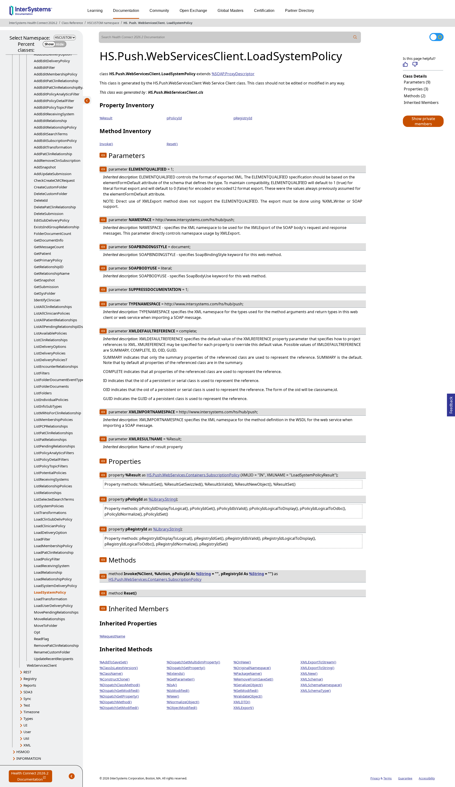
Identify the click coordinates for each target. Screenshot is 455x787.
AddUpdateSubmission (52, 173)
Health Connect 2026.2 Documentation (31, 776)
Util (26, 738)
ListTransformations (50, 512)
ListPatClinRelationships (53, 432)
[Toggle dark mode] (436, 37)
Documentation (126, 11)
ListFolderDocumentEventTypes (60, 379)
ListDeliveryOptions (50, 346)
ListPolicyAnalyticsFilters (54, 452)
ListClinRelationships (51, 339)
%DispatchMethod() (116, 701)
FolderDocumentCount (52, 233)
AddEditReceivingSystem (54, 114)
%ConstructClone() (115, 679)
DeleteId (41, 200)
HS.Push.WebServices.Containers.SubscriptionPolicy (193, 475)
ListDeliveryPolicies (49, 353)
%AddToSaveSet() (114, 662)
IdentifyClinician (47, 300)
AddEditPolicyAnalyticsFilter (56, 94)
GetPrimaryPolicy (48, 260)
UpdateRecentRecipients (53, 658)
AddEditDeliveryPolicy (52, 60)
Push (132, 23)
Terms (387, 778)
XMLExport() (243, 707)
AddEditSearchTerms (51, 133)
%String (203, 573)
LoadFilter (42, 539)
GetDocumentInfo (48, 240)
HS (125, 23)
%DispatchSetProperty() (186, 667)
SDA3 (27, 691)
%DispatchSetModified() (119, 707)
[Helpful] (405, 64)
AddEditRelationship (50, 120)
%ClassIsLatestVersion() (119, 667)
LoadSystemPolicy (179, 23)
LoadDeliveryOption (50, 532)
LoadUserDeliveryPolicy (53, 605)
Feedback (451, 404)
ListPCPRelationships (51, 426)
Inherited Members (421, 102)
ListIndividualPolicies (51, 399)
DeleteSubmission (48, 213)
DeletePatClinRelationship (55, 207)
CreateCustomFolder (50, 187)
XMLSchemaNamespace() (321, 684)
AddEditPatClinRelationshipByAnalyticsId (67, 87)
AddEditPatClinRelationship (56, 80)
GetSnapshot (44, 280)
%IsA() (172, 684)
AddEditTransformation (53, 147)
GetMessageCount (49, 246)
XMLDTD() (241, 701)
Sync (27, 698)
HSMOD (23, 751)
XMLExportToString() (317, 667)
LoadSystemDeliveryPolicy (55, 585)
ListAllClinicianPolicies (52, 313)
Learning (95, 11)
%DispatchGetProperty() (119, 696)
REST (27, 672)
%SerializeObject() (248, 684)
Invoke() (106, 143)
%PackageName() (247, 673)
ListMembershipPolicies (53, 419)
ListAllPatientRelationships (55, 319)
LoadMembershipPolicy (53, 545)
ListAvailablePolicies (50, 333)
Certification (264, 11)
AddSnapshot (45, 167)
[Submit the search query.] (355, 37)
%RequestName (112, 636)
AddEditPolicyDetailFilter (54, 100)
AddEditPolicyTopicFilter (53, 107)
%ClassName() (111, 673)
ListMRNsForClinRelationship (57, 412)
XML (27, 745)
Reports (29, 685)
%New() (173, 696)
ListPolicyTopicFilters (51, 466)
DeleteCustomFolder (50, 193)
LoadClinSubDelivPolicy (53, 519)
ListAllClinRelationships (53, 306)
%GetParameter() (181, 679)
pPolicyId (174, 118)
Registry (30, 678)
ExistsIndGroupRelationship (56, 226)
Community (159, 11)
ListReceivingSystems (51, 479)
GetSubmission (46, 286)
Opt (37, 632)
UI (25, 725)
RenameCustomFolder (52, 652)
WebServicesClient (151, 23)
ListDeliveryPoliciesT (50, 359)
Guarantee (405, 778)
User (27, 731)
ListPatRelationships (50, 439)
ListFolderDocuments (51, 386)
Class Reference (72, 23)
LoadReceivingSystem (51, 565)
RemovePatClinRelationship (56, 645)
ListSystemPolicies (49, 505)
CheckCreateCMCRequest (54, 180)
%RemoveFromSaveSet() (253, 679)
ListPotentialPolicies (50, 472)
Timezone (31, 711)
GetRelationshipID (49, 266)
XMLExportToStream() (318, 662)
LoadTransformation (50, 598)
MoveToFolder (45, 625)
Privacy (375, 778)
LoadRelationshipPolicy (53, 579)
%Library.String (162, 499)
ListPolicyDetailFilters (51, 459)
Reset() (172, 143)
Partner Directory (299, 11)
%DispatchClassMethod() (120, 684)
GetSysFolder (44, 293)
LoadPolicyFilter (47, 559)
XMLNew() (309, 673)
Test (26, 705)
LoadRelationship (48, 572)
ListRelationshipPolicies (53, 486)
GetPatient (42, 253)
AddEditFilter (44, 67)
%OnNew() (242, 662)
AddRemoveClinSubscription (57, 160)
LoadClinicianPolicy (49, 525)
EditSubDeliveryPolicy (51, 220)
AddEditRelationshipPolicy (55, 127)
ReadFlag (41, 638)
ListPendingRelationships (54, 446)
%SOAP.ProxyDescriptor (233, 73)
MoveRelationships (49, 618)
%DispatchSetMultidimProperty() (193, 662)
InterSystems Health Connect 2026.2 (33, 23)
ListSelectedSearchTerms (54, 499)
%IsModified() (178, 690)
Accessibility (427, 778)
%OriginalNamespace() (252, 667)
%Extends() (176, 673)
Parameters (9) (417, 82)
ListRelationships (47, 492)
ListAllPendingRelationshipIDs (58, 326)
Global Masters (230, 11)
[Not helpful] (414, 64)
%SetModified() (245, 690)
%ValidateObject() (247, 696)
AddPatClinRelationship (53, 153)
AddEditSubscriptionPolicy (55, 140)
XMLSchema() (311, 679)
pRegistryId (242, 118)
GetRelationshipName (51, 273)
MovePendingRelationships (56, 612)
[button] (423, 121)
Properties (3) (416, 89)
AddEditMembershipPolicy (55, 74)
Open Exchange (193, 11)
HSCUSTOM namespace (103, 23)
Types (28, 718)
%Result (106, 118)
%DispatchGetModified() (119, 690)
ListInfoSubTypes (48, 406)
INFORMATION (28, 758)
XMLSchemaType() (315, 690)
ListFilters (42, 373)
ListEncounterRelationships (56, 366)
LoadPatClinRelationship (53, 552)
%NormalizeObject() (183, 701)
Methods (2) (414, 95)
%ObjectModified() (182, 707)
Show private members (423, 121)
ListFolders (43, 393)
